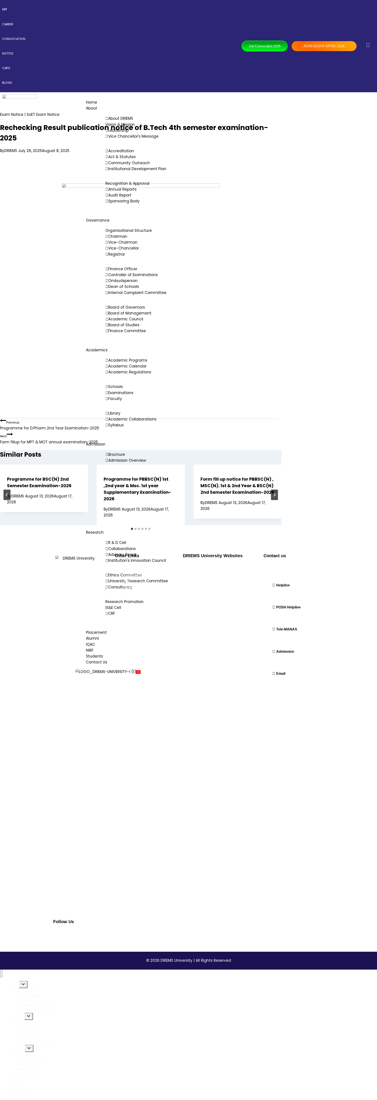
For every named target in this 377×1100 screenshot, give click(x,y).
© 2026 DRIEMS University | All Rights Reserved (188, 960)
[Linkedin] (79, 933)
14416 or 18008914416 (279, 638)
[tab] (132, 529)
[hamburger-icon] (369, 99)
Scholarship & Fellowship (35, 1042)
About (91, 108)
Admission (95, 444)
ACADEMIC (16, 1017)
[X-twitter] (90, 933)
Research (95, 532)
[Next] (274, 495)
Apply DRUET (26, 1074)
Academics (97, 350)
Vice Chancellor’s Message (37, 1010)
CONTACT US (19, 1093)
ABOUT (14, 986)
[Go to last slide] (6, 495)
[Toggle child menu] (23, 984)
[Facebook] (58, 933)
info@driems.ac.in (277, 682)
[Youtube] (100, 933)
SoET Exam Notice (43, 114)
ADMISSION (17, 1049)
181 (265, 616)
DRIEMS (10, 150)
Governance (98, 220)
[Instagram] (69, 933)
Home (91, 102)
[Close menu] (1, 973)
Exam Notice (11, 114)
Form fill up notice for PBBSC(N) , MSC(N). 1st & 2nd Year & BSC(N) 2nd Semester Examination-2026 (237, 485)
